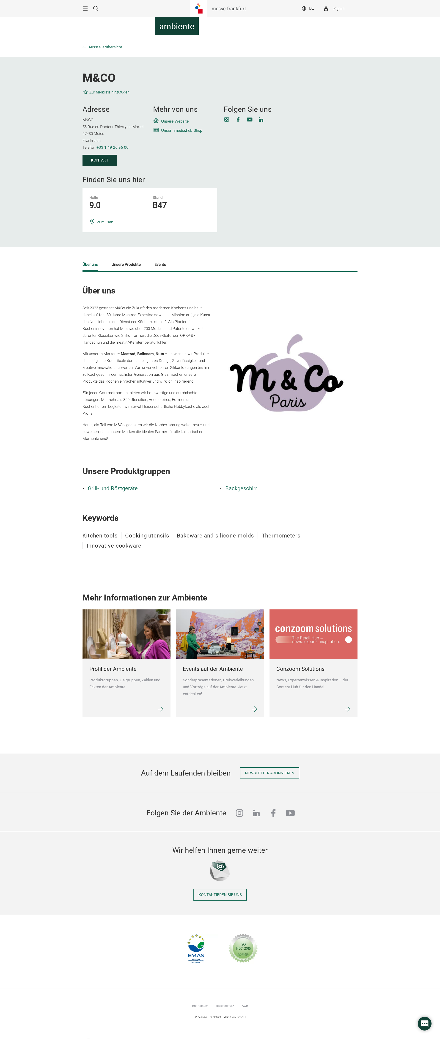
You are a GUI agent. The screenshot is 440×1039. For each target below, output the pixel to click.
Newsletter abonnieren (269, 773)
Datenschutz (225, 1006)
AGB (245, 1006)
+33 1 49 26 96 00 (112, 147)
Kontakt (99, 160)
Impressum (200, 1006)
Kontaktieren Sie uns (220, 895)
